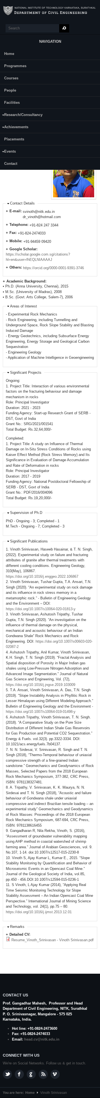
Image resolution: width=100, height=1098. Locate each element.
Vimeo (55, 1074)
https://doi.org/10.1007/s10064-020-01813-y (41, 609)
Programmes (15, 66)
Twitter (7, 1074)
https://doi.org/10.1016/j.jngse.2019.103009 (40, 685)
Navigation (50, 41)
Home (9, 54)
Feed (43, 1074)
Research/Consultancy (21, 115)
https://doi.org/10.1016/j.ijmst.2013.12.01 (39, 912)
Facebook (19, 1074)
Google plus (31, 1074)
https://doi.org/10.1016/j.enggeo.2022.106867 (42, 576)
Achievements (14, 128)
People (10, 90)
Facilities (12, 102)
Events (8, 152)
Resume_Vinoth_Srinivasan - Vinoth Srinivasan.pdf (52, 940)
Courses (11, 78)
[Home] (50, 11)
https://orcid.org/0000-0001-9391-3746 (53, 268)
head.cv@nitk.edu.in (41, 1039)
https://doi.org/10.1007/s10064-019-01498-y (41, 712)
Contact (10, 163)
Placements (14, 139)
